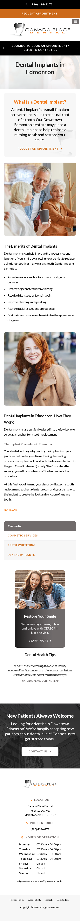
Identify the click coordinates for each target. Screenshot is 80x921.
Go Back (10, 510)
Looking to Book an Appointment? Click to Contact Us (40, 47)
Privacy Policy (17, 899)
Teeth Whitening (22, 545)
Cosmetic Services (23, 535)
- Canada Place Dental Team (40, 681)
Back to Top (63, 899)
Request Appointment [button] (40, 13)
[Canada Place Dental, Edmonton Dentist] (40, 791)
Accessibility (34, 899)
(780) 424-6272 (40, 829)
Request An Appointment (38, 148)
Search (49, 899)
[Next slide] (77, 48)
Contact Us (38, 751)
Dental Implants (21, 554)
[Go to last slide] (3, 48)
